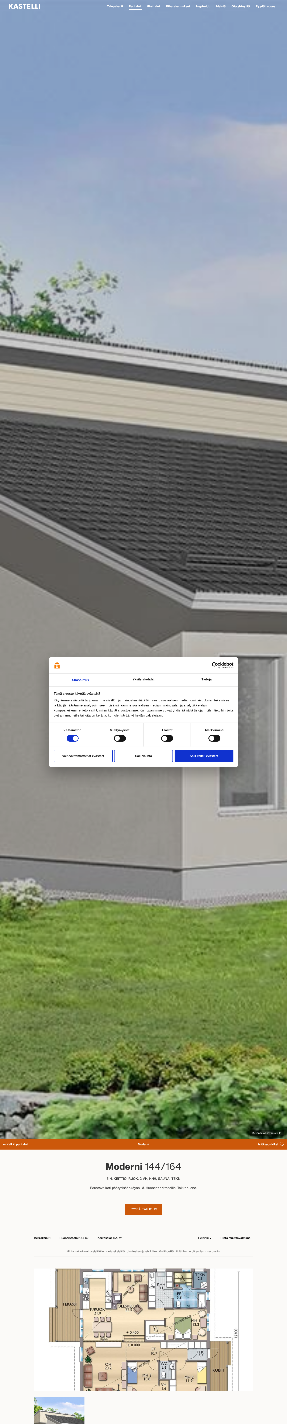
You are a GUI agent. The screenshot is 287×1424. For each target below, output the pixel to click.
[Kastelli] (24, 6)
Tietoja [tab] (206, 679)
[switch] (120, 738)
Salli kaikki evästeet (204, 755)
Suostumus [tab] (80, 679)
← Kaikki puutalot (15, 1144)
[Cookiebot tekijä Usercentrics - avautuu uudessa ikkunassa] (215, 665)
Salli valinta (143, 755)
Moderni (143, 1144)
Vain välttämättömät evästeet (83, 755)
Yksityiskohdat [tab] (143, 679)
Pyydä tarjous (143, 1209)
